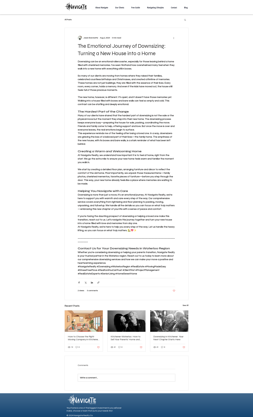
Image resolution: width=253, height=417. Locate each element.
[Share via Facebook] (79, 282)
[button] (185, 20)
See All (185, 305)
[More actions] (173, 37)
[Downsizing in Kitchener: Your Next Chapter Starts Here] (169, 321)
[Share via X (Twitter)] (85, 282)
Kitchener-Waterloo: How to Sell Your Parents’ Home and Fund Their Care (125, 338)
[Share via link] (98, 282)
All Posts (68, 20)
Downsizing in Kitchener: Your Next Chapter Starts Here (168, 338)
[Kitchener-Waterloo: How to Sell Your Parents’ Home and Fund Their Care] (127, 321)
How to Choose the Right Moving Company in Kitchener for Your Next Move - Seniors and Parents (83, 338)
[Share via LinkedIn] (92, 282)
